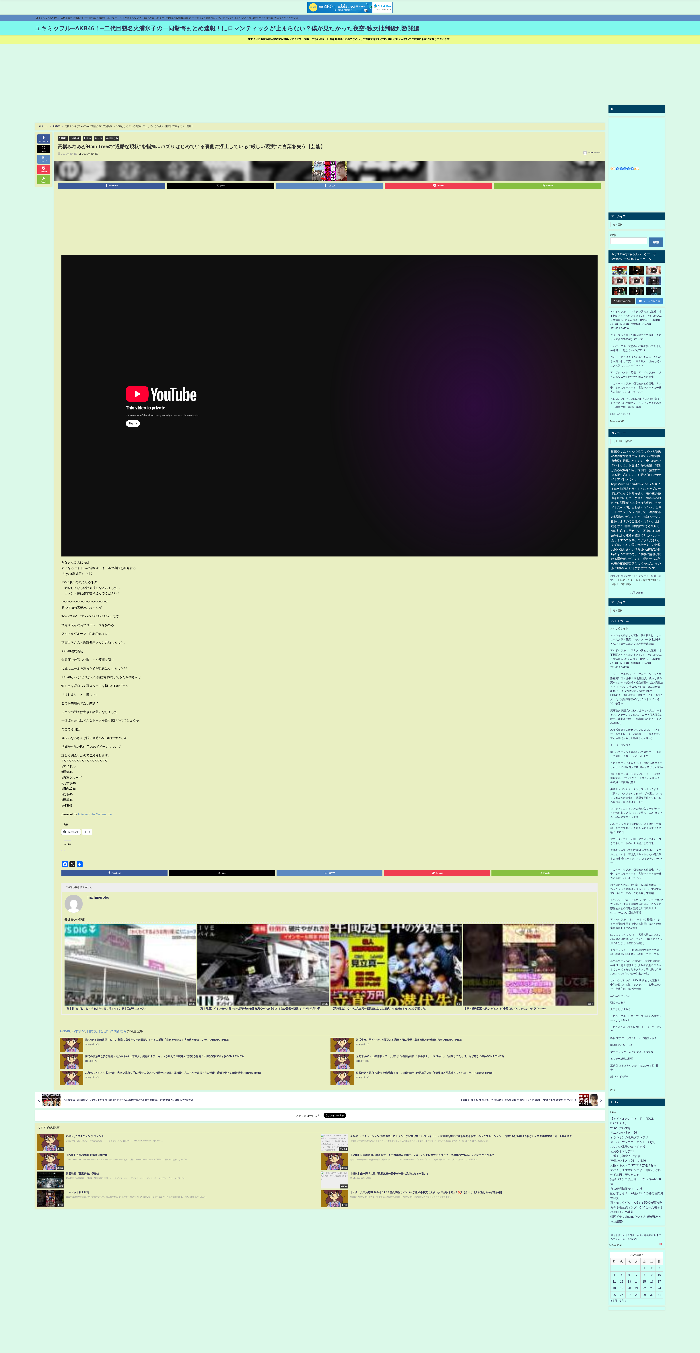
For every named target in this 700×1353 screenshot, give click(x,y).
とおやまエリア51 (622, 1151)
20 (629, 1288)
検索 (613, 234)
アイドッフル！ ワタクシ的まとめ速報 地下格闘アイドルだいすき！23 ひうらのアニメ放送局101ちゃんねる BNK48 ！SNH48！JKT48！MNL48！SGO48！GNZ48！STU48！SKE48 (636, 320)
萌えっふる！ (618, 1002)
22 (644, 1288)
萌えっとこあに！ (620, 414)
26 (621, 1294)
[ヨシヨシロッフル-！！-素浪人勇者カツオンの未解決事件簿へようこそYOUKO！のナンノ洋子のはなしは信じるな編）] (636, 938)
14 (636, 1281)
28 (636, 1294)
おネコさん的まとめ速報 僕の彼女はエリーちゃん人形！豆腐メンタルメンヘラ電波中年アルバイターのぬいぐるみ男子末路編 (635, 639)
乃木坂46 (75, 138)
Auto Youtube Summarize (95, 814)
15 (644, 1281)
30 (652, 1294)
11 (614, 1281)
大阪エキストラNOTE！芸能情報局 (633, 1165)
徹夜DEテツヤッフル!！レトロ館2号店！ (633, 1038)
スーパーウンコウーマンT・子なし (633, 1142)
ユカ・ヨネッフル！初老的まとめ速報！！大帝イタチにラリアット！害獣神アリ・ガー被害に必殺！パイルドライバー (635, 387)
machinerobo (594, 153)
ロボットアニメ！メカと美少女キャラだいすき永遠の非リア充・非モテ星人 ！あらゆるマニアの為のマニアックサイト (636, 812)
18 (614, 1288)
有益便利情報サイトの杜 (626, 1188)
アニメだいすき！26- (624, 1132)
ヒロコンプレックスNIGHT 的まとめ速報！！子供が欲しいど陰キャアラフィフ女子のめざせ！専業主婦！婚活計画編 (636, 402)
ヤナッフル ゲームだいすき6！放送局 (631, 1052)
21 (636, 1288)
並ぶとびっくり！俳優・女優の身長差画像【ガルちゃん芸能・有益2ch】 (636, 1237)
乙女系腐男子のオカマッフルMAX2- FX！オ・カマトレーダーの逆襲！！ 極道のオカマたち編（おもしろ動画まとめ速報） (635, 733)
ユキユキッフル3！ (621, 995)
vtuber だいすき (620, 1127)
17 (659, 1281)
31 (659, 1294)
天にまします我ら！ (621, 1009)
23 (652, 1288)
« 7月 (613, 1300)
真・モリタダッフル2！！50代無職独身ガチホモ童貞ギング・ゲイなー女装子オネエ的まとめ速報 (636, 1207)
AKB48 (62, 138)
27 (629, 1294)
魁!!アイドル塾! (619, 1076)
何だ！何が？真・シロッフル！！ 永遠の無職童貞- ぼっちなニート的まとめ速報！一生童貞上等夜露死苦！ (636, 778)
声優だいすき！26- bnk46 (628, 1160)
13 (629, 1281)
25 (614, 1294)
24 (659, 1288)
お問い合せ (636, 592)
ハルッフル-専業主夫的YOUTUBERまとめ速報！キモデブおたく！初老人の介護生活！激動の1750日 (635, 828)
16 (652, 1281)
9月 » (622, 1300)
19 (621, 1288)
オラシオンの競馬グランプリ (629, 1137)
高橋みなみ (112, 138)
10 (659, 1274)
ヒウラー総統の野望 (621, 1058)
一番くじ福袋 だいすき (625, 1155)
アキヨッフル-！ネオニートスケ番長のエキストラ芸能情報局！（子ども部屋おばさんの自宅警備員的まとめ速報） (636, 923)
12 (621, 1281)
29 (644, 1294)
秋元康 (98, 138)
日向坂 (87, 138)
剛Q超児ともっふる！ (622, 1045)
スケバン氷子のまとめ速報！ (629, 1146)
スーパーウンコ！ (620, 745)
